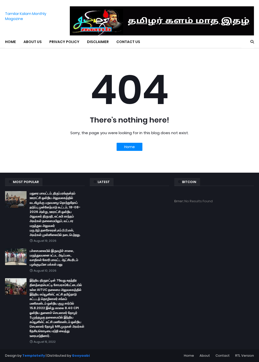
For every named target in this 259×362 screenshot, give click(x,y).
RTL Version (244, 355)
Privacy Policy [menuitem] (64, 41)
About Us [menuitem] (33, 41)
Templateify (33, 355)
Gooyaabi (81, 355)
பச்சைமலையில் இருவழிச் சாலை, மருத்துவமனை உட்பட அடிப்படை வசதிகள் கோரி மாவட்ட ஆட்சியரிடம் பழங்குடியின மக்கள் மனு (54, 258)
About (205, 355)
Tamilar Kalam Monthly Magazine (25, 16)
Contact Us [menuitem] (128, 41)
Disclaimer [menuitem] (98, 41)
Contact (222, 355)
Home (129, 146)
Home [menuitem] (10, 41)
